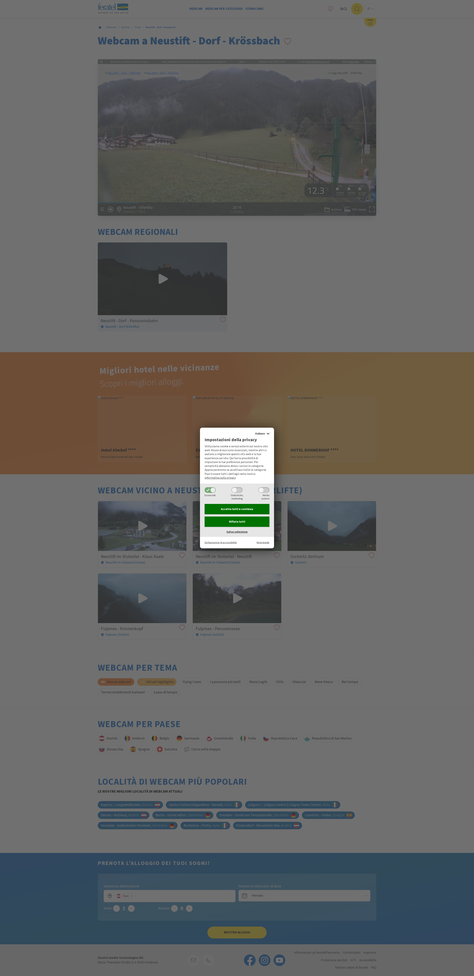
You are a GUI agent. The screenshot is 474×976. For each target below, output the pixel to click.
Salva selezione (237, 532)
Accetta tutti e (237, 509)
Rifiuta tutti (237, 522)
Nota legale (263, 542)
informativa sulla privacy (220, 478)
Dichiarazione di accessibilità (221, 542)
